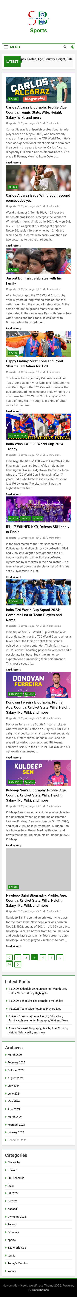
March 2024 (15, 1117)
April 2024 (14, 1109)
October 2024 (16, 1070)
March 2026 (15, 1054)
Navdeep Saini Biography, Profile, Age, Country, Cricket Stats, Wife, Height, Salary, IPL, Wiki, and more (36, 900)
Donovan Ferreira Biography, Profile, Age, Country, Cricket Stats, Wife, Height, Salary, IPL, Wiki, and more (38, 707)
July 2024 (13, 1085)
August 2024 (15, 1078)
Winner (37, 518)
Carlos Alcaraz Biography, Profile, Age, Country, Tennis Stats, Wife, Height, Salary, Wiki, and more (36, 112)
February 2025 (16, 1062)
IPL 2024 (13, 518)
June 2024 (14, 1093)
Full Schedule (16, 1178)
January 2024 (16, 1132)
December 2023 (17, 1140)
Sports (38, 30)
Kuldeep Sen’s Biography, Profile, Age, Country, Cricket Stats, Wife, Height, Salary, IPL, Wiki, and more (36, 795)
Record (12, 1224)
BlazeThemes (40, 1289)
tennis (13, 187)
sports (13, 99)
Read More (12, 162)
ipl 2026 (12, 1201)
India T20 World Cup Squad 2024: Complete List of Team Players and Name (34, 615)
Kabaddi (13, 1209)
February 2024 (16, 1124)
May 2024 (14, 1101)
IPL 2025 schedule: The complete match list (36, 1001)
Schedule (13, 1232)
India (11, 1185)
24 (9, 964)
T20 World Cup (18, 435)
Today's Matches (18, 1263)
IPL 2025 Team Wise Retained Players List (35, 1008)
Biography (15, 601)
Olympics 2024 (17, 1216)
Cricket (29, 694)
